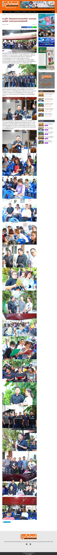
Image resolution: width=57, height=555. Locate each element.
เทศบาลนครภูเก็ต (7, 522)
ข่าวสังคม (3, 14)
